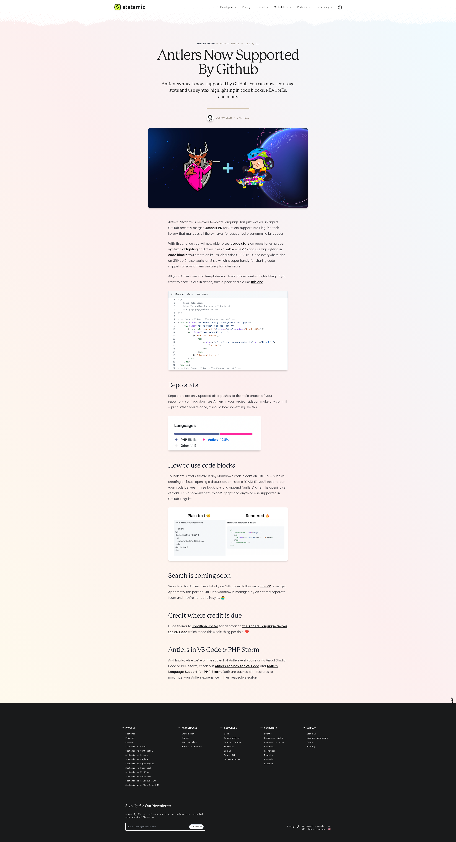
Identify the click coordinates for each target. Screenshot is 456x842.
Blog (226, 733)
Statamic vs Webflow (137, 772)
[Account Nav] (338, 7)
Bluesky (268, 755)
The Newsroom (206, 43)
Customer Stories (274, 742)
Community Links (273, 738)
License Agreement (317, 738)
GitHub (228, 750)
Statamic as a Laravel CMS (141, 780)
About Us (312, 733)
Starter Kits (189, 742)
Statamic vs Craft (136, 746)
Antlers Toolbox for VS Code (237, 666)
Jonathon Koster (205, 626)
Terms (310, 742)
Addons (185, 738)
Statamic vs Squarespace (139, 763)
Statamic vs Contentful (139, 750)
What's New (188, 733)
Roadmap (129, 742)
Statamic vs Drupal (136, 755)
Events (268, 733)
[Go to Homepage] (129, 7)
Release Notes (232, 759)
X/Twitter (269, 750)
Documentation (232, 738)
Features (130, 733)
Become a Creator (192, 746)
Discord (268, 763)
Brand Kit (229, 755)
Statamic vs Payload (137, 759)
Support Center (233, 742)
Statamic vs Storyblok (138, 768)
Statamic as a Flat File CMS (142, 785)
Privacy (311, 746)
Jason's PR (213, 228)
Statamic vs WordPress (138, 776)
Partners (269, 746)
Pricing (129, 738)
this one (257, 282)
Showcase (229, 746)
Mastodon (269, 759)
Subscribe (196, 826)
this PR (265, 586)
